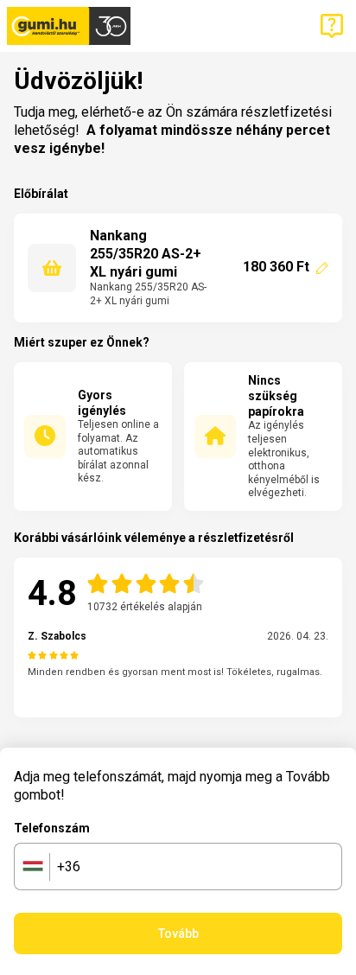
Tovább (178, 933)
